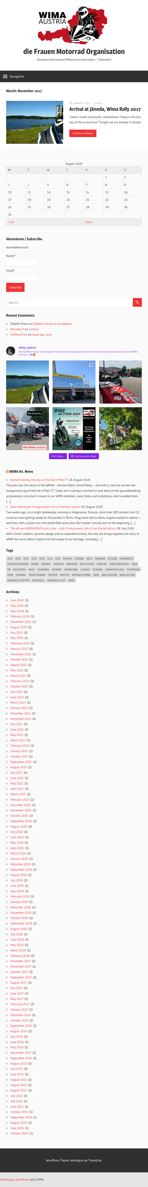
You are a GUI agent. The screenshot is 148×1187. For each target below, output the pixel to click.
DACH (89, 558)
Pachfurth (19, 569)
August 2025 (18, 627)
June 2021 (17, 778)
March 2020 (18, 853)
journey (46, 564)
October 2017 (19, 972)
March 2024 (18, 676)
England (100, 558)
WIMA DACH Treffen (18, 580)
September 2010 (21, 1117)
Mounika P (17, 329)
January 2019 (19, 902)
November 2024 (20, 654)
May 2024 (16, 670)
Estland (112, 558)
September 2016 (21, 1025)
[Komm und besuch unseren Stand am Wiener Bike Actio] (74, 428)
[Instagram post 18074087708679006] (27, 428)
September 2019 (21, 869)
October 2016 (19, 1020)
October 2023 (19, 686)
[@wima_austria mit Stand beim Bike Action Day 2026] (120, 381)
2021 (26, 558)
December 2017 (20, 961)
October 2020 (19, 815)
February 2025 (19, 643)
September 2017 (21, 977)
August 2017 (18, 982)
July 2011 (16, 1101)
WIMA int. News (21, 471)
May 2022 (16, 735)
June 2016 (17, 1042)
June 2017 (17, 993)
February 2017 (19, 1004)
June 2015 (17, 1074)
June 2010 (17, 1128)
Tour (10, 574)
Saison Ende (71, 569)
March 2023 (18, 702)
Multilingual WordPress (14, 1179)
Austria (67, 558)
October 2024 (19, 659)
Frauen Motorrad (17, 564)
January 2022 (19, 751)
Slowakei (98, 569)
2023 (42, 558)
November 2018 (20, 913)
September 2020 (21, 821)
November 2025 (20, 622)
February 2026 (20, 616)
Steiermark (133, 569)
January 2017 (19, 1009)
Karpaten (71, 564)
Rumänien (43, 569)
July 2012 (16, 1096)
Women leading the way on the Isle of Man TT (39, 480)
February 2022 (19, 745)
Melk (134, 564)
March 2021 (18, 794)
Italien (35, 564)
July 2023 (16, 692)
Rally (32, 569)
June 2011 (17, 1106)
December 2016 (20, 1015)
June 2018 (17, 939)
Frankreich (126, 558)
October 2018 (19, 918)
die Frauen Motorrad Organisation (74, 51)
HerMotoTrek (18, 334)
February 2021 (19, 799)
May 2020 (16, 842)
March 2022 (18, 740)
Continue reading (82, 133)
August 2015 (18, 1063)
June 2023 (17, 697)
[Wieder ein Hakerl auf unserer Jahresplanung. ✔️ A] (74, 381)
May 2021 (16, 783)
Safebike (57, 569)
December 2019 (20, 864)
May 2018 (16, 945)
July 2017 (16, 988)
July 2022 (16, 724)
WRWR (71, 580)
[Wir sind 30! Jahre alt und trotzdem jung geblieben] (120, 428)
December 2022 (20, 713)
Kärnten (102, 564)
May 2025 (16, 638)
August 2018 (18, 929)
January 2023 (19, 708)
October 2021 (19, 756)
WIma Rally (38, 580)
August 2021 (18, 767)
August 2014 (18, 1079)
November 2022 (20, 719)
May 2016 (16, 1047)
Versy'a (98, 103)
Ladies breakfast (119, 564)
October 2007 (19, 1133)
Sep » (89, 222)
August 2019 (18, 875)
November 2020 (20, 810)
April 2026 (17, 611)
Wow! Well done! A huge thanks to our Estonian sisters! (45, 507)
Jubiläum (58, 564)
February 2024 (19, 681)
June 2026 (17, 600)
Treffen (52, 574)
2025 (57, 558)
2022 (34, 558)
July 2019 (16, 880)
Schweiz (85, 569)
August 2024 (18, 665)
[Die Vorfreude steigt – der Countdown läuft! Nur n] (27, 381)
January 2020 (19, 859)
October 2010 (19, 1112)
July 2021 (16, 772)
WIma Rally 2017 (56, 580)
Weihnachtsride (81, 574)
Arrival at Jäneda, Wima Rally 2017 (105, 109)
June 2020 (17, 837)
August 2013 (18, 1085)
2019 (10, 558)
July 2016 (16, 1036)
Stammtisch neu (114, 569)
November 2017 (20, 966)
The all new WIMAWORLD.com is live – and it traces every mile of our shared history (63, 528)
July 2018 (16, 934)
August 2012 (18, 1090)
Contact (34, 329)
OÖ (8, 569)
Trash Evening (37, 574)
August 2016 (18, 1031)
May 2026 (16, 605)
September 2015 (21, 1058)
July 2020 (16, 832)
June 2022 (17, 729)
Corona (79, 558)
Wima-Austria (109, 574)
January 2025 (19, 649)
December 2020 (20, 805)
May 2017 (16, 999)
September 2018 (21, 923)
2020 (18, 558)
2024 (50, 558)
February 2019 (19, 896)
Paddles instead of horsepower (52, 324)
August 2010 (18, 1123)
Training (21, 574)
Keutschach (87, 564)
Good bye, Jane (41, 334)
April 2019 (17, 891)
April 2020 (17, 848)
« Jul (11, 222)
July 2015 (16, 1069)
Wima (96, 574)
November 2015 (20, 1052)
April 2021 (17, 788)
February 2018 (20, 956)
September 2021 (21, 762)
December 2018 (20, 907)
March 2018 (18, 950)
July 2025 (16, 632)
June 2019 (17, 886)
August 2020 (18, 826)
